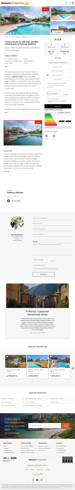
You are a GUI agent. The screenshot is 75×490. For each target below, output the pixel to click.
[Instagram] (41, 480)
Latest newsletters (60, 452)
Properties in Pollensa (7, 398)
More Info (69, 487)
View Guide (7, 171)
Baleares (18, 37)
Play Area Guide (15, 201)
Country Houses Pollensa (56, 398)
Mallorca (32, 469)
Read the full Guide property (37, 332)
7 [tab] (45, 382)
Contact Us (5, 448)
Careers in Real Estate (8, 452)
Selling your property (43, 446)
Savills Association (7, 450)
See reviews (35, 475)
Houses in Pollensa (6, 402)
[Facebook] (33, 480)
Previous (2, 368)
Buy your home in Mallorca (27, 446)
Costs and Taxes (25, 448)
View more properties (13, 196)
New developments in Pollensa (33, 405)
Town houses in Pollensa (7, 405)
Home (6, 37)
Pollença (23, 37)
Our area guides (60, 448)
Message (35, 241)
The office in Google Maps (33, 466)
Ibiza (27, 469)
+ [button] (69, 3)
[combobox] (48, 75)
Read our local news (61, 446)
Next (72, 368)
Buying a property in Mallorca (28, 452)
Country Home (12, 37)
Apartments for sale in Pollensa (33, 398)
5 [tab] (41, 382)
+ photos (58, 32)
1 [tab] (32, 382)
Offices (5, 446)
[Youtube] (37, 480)
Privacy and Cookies (52, 268)
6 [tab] (43, 382)
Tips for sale (41, 450)
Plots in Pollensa (54, 402)
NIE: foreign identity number (27, 450)
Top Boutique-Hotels (61, 450)
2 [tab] (34, 382)
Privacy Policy (40, 469)
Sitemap (47, 469)
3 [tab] (37, 382)
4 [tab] (39, 382)
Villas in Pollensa (29, 402)
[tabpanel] (15, 367)
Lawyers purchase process (45, 448)
